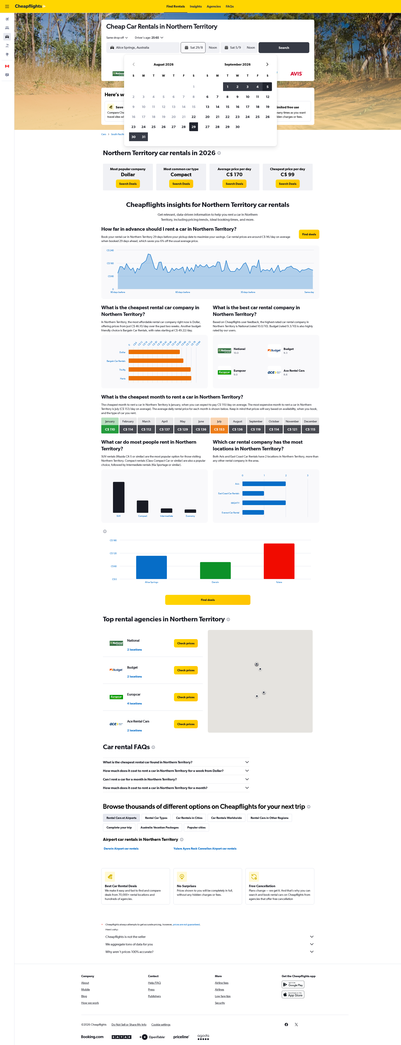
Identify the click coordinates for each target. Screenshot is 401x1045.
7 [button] (184, 97)
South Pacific (118, 134)
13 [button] (173, 107)
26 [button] (163, 127)
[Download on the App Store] (293, 994)
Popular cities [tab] (196, 827)
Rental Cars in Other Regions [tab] (269, 818)
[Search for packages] (7, 45)
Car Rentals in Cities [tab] (189, 818)
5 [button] (163, 97)
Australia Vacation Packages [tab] (160, 827)
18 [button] (153, 117)
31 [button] (143, 137)
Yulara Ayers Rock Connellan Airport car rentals (205, 848)
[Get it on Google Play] (293, 984)
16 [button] (133, 117)
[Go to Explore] (7, 54)
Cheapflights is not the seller (125, 937)
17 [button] (143, 117)
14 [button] (183, 107)
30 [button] (133, 137)
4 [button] (153, 97)
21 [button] (183, 117)
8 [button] (194, 97)
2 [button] (133, 97)
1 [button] (193, 87)
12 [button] (163, 107)
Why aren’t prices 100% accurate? (129, 952)
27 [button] (173, 127)
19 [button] (163, 117)
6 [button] (174, 97)
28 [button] (183, 127)
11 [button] (153, 107)
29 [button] (194, 127)
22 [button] (194, 117)
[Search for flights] (7, 19)
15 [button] (193, 107)
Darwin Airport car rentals (121, 848)
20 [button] (173, 117)
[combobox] (117, 37)
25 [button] (153, 127)
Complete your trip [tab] (119, 827)
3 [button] (143, 97)
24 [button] (143, 127)
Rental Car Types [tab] (156, 818)
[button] (7, 6)
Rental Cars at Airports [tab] (121, 818)
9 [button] (133, 107)
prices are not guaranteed (186, 924)
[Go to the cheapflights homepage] (30, 6)
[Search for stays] (7, 28)
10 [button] (143, 107)
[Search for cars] (7, 37)
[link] (128, 184)
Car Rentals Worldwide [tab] (226, 818)
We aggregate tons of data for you (129, 944)
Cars (103, 134)
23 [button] (133, 127)
